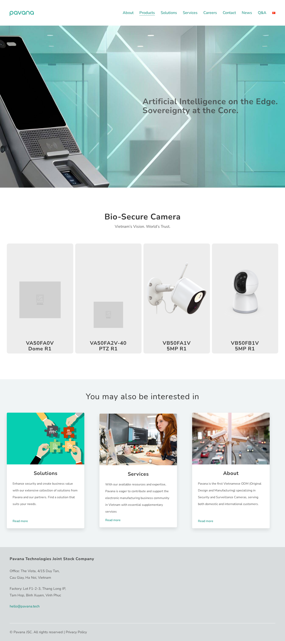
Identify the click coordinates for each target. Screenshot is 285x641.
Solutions (46, 473)
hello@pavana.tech (25, 606)
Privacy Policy (76, 632)
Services (138, 474)
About (231, 473)
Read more (20, 521)
